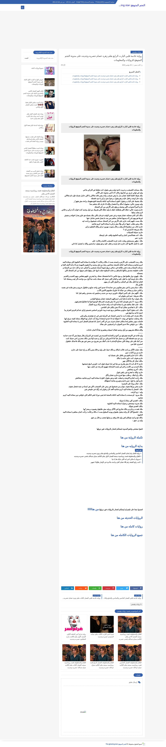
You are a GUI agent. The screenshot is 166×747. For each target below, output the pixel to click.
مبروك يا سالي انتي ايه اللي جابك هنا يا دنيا (126, 459)
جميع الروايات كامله (37, 68)
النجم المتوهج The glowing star (127, 5)
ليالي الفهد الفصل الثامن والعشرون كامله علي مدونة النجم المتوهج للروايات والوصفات (33, 93)
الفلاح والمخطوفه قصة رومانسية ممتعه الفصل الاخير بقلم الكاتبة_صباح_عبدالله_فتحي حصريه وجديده (39, 193)
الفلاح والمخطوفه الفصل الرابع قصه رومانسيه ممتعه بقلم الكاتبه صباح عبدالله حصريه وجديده (102, 665)
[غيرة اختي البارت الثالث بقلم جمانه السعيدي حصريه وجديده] (102, 624)
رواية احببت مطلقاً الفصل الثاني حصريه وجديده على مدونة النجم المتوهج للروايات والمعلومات (33, 150)
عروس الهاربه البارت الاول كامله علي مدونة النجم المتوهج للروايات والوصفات (33, 82)
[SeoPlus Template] (143, 744)
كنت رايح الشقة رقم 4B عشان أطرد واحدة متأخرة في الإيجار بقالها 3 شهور (115, 462)
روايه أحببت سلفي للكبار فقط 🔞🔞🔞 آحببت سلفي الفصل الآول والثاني (34, 104)
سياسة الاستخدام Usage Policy (85, 2)
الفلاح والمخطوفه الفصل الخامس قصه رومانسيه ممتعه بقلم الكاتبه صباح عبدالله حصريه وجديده (130, 665)
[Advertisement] (83, 31)
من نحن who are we (58, 2)
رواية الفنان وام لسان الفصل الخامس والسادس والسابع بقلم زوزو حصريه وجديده (113, 453)
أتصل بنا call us (70, 2)
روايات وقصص (136, 52)
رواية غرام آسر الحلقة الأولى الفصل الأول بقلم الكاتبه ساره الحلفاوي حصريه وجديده (76, 636)
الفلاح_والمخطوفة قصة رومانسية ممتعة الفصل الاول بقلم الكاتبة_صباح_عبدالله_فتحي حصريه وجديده (107, 456)
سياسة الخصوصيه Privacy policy (105, 2)
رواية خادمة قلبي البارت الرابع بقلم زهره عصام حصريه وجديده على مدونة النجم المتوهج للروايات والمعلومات (105, 76)
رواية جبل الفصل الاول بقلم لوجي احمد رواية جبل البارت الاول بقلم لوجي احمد (34, 116)
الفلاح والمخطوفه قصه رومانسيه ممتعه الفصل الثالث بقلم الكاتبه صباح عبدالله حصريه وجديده (75, 665)
